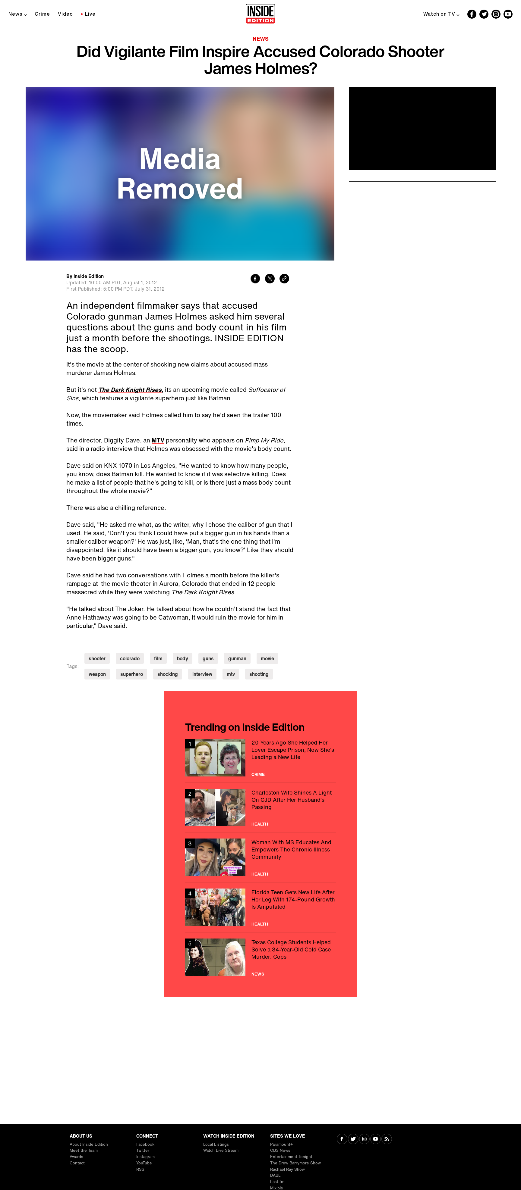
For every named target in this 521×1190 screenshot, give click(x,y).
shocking (167, 674)
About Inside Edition (89, 1144)
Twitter (142, 1150)
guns (208, 658)
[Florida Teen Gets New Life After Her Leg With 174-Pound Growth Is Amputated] (260, 907)
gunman (237, 658)
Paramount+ (281, 1144)
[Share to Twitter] (269, 279)
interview (202, 674)
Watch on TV (439, 13)
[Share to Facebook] (255, 279)
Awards (76, 1157)
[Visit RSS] (386, 1139)
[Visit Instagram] (364, 1139)
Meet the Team (84, 1150)
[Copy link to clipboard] (284, 279)
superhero (131, 674)
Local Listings (216, 1144)
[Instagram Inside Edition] (495, 14)
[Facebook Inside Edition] (471, 14)
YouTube (144, 1163)
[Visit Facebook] (342, 1139)
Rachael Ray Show (287, 1169)
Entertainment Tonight (291, 1157)
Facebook (145, 1144)
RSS (140, 1169)
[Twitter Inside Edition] (483, 14)
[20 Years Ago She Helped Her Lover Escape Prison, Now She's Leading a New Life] (260, 757)
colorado (130, 658)
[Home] (260, 14)
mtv (231, 674)
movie (267, 658)
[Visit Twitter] (353, 1139)
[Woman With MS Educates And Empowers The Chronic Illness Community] (260, 857)
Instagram (145, 1157)
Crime (42, 13)
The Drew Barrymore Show (295, 1163)
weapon (97, 674)
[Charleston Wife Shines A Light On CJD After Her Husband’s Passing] (260, 807)
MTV (158, 440)
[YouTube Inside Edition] (508, 14)
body (182, 658)
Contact (77, 1163)
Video (65, 13)
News (15, 13)
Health (259, 824)
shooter (97, 658)
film (158, 658)
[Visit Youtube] (375, 1139)
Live (90, 13)
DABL (275, 1175)
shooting (259, 674)
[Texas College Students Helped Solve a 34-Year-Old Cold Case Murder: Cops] (260, 957)
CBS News (280, 1150)
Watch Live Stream (220, 1150)
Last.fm (277, 1182)
